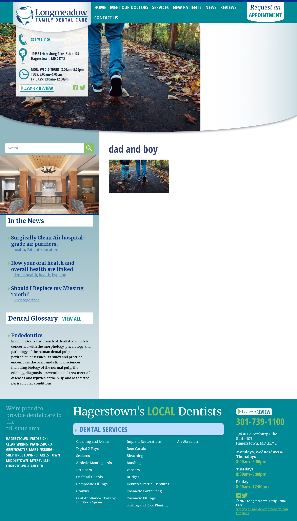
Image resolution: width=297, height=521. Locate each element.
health (19, 249)
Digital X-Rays (87, 449)
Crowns (82, 491)
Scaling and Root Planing (147, 505)
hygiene (59, 274)
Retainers (84, 470)
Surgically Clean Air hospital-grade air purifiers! (48, 241)
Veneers (133, 470)
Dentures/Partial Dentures (148, 484)
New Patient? (187, 7)
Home (100, 7)
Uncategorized (27, 300)
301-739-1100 (40, 39)
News (210, 7)
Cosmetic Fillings (141, 498)
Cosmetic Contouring (144, 491)
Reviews (228, 7)
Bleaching (135, 456)
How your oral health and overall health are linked (42, 266)
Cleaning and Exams (93, 441)
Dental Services (103, 429)
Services (160, 7)
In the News (26, 220)
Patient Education (42, 249)
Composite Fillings (92, 484)
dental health (25, 274)
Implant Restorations (144, 441)
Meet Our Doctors (129, 7)
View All (71, 318)
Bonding (134, 463)
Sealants (83, 456)
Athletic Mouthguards (94, 463)
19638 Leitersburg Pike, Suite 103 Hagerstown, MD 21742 (55, 56)
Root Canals (136, 449)
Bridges (133, 477)
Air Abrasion (187, 441)
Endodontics (27, 335)
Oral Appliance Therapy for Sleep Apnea (96, 500)
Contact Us (106, 17)
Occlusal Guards (89, 477)
